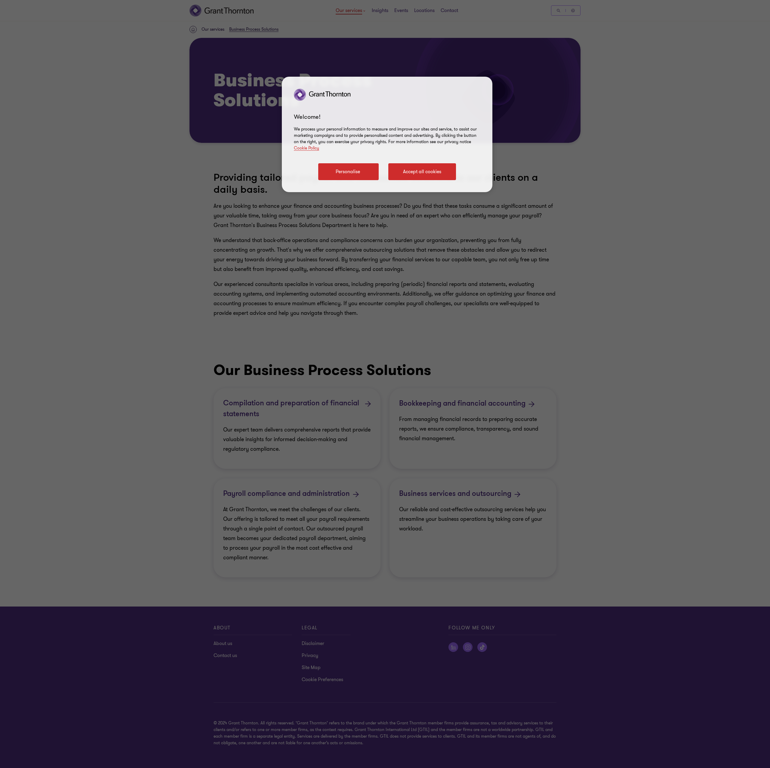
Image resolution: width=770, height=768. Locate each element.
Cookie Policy (306, 148)
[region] (387, 134)
